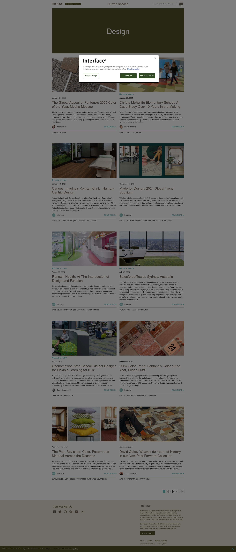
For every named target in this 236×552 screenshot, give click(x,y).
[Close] (155, 58)
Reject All (128, 76)
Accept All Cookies (147, 76)
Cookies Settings (91, 76)
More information (133, 69)
